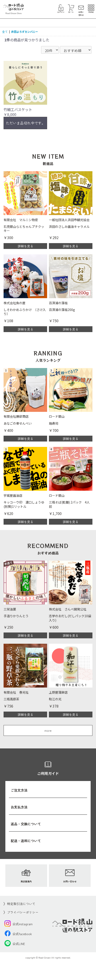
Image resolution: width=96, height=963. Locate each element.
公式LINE (19, 943)
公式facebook (22, 934)
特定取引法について (21, 903)
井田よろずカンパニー (24, 31)
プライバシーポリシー (22, 912)
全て (5, 31)
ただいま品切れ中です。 (25, 123)
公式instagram (23, 924)
